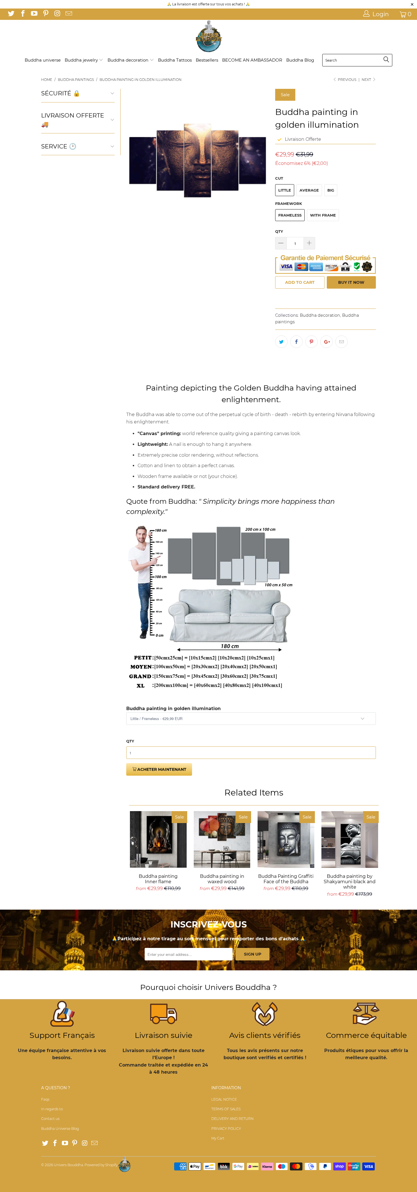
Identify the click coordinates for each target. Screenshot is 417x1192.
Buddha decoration (128, 60)
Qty (279, 231)
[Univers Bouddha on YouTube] (33, 14)
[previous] (134, 160)
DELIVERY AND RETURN (232, 1119)
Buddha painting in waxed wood (222, 839)
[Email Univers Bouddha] (68, 14)
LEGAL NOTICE (224, 1099)
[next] (262, 160)
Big (330, 190)
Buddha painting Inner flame (158, 839)
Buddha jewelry (82, 60)
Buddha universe (43, 60)
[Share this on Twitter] (281, 341)
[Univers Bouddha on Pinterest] (45, 14)
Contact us (50, 1119)
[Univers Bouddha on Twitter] (10, 14)
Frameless (290, 215)
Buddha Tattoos (175, 60)
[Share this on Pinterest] (311, 341)
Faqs (45, 1099)
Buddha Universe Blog (60, 1128)
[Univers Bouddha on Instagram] (56, 14)
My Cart (217, 1138)
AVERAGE (309, 190)
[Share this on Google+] (326, 341)
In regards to (52, 1109)
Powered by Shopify (101, 1165)
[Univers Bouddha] (208, 36)
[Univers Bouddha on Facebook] (22, 14)
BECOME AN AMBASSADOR (252, 60)
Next (367, 79)
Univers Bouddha (68, 1165)
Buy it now (351, 282)
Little (284, 190)
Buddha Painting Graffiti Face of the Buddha (286, 839)
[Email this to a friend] (341, 341)
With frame (323, 215)
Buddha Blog (300, 60)
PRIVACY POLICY (226, 1128)
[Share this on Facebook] (296, 341)
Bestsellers (207, 60)
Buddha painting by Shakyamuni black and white (350, 839)
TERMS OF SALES (226, 1109)
